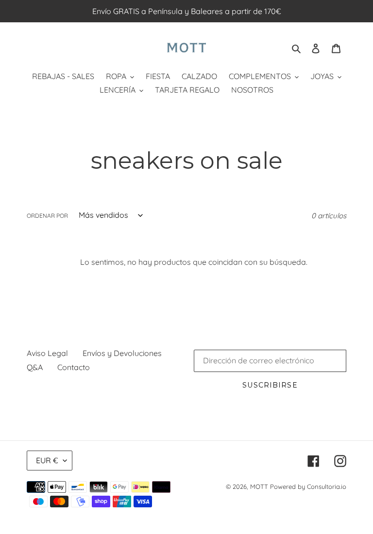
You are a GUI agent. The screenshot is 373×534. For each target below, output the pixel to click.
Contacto (73, 367)
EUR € (47, 460)
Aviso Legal (47, 353)
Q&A (35, 367)
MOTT (259, 486)
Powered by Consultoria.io (308, 486)
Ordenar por (47, 215)
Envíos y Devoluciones (122, 353)
